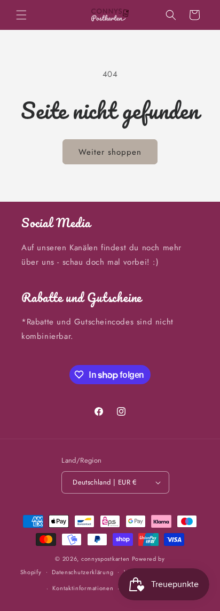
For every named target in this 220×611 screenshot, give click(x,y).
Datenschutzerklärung (82, 572)
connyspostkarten (105, 558)
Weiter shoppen (110, 152)
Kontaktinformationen (82, 588)
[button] (21, 15)
